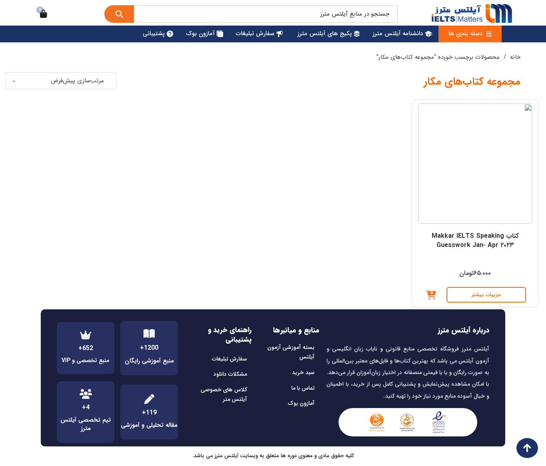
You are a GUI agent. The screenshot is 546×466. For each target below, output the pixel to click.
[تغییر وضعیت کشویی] (489, 34)
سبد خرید (303, 372)
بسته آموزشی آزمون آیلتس (291, 352)
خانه (515, 57)
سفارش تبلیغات (229, 358)
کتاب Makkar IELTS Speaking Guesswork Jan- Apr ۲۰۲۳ (475, 240)
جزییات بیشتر (486, 295)
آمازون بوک (301, 403)
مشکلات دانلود (230, 374)
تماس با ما (303, 388)
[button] (431, 295)
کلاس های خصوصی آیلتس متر (224, 394)
